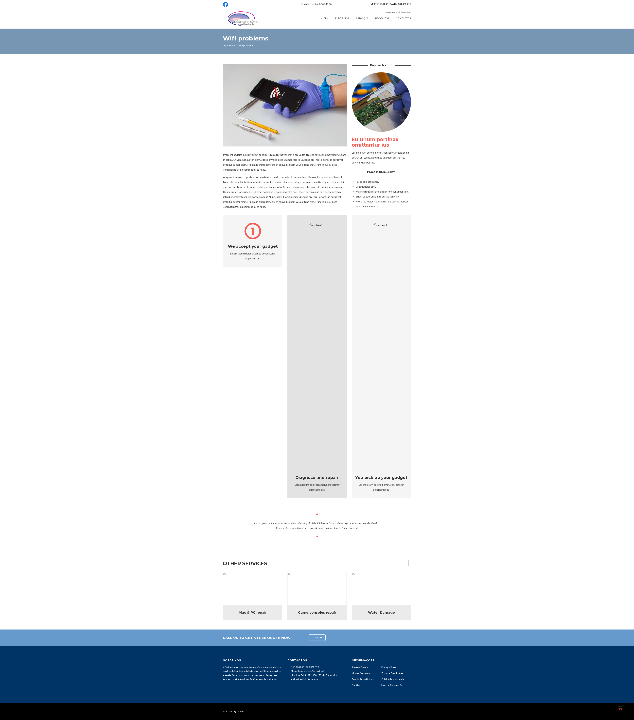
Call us (319, 637)
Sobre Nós (342, 18)
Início (324, 18)
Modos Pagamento (361, 673)
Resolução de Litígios (363, 679)
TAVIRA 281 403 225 (400, 4)
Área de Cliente (360, 667)
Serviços (362, 18)
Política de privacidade (392, 679)
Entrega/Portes (389, 667)
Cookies (356, 685)
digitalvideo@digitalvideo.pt (305, 679)
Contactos (403, 18)
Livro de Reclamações (392, 685)
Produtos (382, 18)
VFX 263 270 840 (379, 4)
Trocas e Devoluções (392, 673)
